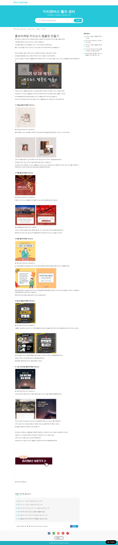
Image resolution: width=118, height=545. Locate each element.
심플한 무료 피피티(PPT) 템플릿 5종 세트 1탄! (33, 515)
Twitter (74, 526)
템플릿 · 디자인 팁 (41, 29)
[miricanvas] (20, 2)
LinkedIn (77, 526)
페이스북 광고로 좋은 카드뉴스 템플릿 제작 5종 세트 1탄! (93, 54)
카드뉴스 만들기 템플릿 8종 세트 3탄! (31, 501)
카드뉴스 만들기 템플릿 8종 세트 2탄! (31, 504)
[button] (28, 526)
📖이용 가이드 (31, 29)
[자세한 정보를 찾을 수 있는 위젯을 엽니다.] (111, 542)
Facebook (71, 526)
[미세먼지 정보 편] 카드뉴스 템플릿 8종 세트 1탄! (35, 508)
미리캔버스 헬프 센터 (59, 11)
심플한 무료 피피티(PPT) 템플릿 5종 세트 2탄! (34, 519)
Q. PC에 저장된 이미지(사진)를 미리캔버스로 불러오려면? (93, 50)
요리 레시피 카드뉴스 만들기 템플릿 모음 (32, 512)
